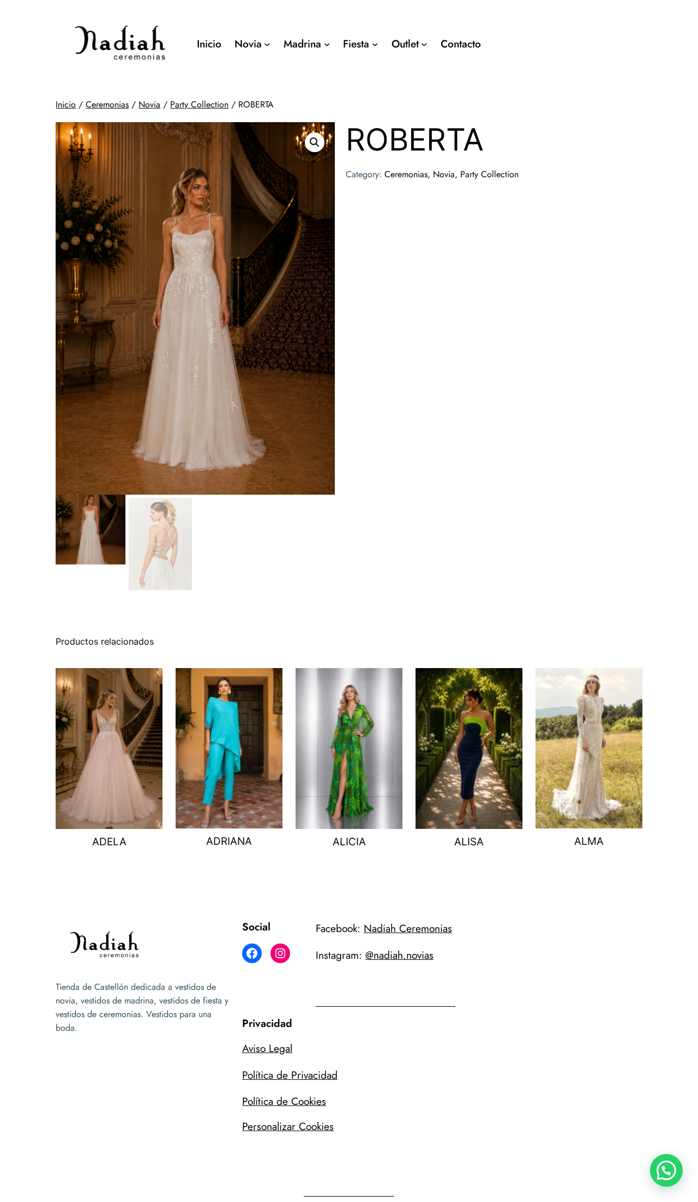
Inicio (66, 104)
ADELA (109, 842)
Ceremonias (107, 104)
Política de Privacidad (290, 1075)
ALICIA (349, 842)
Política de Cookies (284, 1101)
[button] (314, 142)
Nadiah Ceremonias (408, 928)
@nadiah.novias (399, 955)
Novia (149, 104)
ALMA (589, 841)
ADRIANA (229, 841)
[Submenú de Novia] (267, 44)
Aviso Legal (267, 1048)
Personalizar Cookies (288, 1126)
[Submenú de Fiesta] (375, 44)
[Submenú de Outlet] (424, 44)
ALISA (469, 842)
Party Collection (199, 104)
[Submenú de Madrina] (327, 44)
